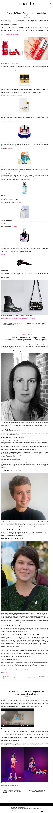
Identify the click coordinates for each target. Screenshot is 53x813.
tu (9, 121)
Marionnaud (20, 70)
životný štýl (16, 785)
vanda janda (12, 785)
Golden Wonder (10, 148)
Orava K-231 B (18, 251)
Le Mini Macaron (14, 318)
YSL (34, 318)
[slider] (11, 725)
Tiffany (30, 318)
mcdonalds (5, 785)
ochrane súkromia (31, 810)
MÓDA (21, 688)
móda (24, 318)
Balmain (4, 318)
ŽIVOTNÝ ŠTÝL (23, 334)
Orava (26, 318)
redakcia (26, 342)
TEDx (6, 672)
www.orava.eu (3, 254)
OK (42, 811)
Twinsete (29, 273)
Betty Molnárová (27, 17)
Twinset (32, 318)
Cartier (7, 318)
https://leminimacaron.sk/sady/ (13, 34)
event (4, 672)
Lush (18, 318)
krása (10, 318)
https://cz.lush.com (21, 145)
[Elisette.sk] (26, 3)
